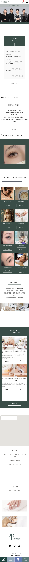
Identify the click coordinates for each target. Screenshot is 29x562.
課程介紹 (11, 560)
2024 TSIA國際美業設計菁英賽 (14, 76)
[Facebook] (10, 545)
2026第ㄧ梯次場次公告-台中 (13, 56)
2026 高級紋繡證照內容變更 (14, 51)
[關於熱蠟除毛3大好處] (8, 370)
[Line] (19, 545)
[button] (27, 2)
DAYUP (20, 555)
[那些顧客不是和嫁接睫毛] (20, 370)
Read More (21, 205)
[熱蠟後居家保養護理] (20, 343)
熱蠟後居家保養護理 (20, 351)
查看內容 (7, 205)
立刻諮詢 (25, 560)
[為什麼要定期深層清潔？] (8, 343)
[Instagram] (14, 545)
